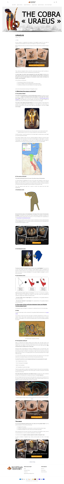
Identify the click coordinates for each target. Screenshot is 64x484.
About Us (42, 468)
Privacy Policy (43, 470)
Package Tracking (27, 470)
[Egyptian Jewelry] (32, 458)
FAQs (25, 468)
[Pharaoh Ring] (32, 244)
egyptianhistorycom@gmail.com (29, 473)
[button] (8, 2)
